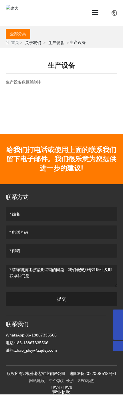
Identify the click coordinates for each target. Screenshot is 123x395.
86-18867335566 (41, 335)
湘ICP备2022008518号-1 (93, 373)
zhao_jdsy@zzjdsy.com (36, 350)
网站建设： (39, 380)
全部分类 (18, 34)
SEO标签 (86, 380)
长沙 (71, 380)
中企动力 (57, 380)
